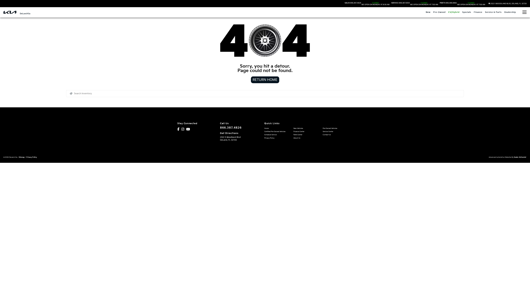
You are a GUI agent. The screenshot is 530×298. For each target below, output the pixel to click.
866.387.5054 (414, 4)
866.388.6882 (462, 4)
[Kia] (9, 12)
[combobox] (265, 93)
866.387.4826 (367, 4)
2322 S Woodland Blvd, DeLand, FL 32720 (508, 4)
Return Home (265, 80)
